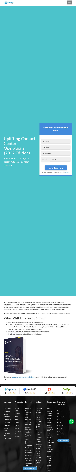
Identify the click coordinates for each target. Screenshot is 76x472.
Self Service (28, 455)
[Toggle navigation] (69, 2)
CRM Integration (28, 418)
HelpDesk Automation (28, 451)
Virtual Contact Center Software (38, 427)
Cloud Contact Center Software (38, 418)
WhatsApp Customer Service (39, 446)
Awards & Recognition (7, 415)
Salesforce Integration (28, 423)
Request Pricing (63, 440)
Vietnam (59, 435)
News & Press (6, 429)
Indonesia (60, 411)
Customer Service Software (38, 439)
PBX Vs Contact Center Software (38, 454)
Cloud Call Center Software (39, 410)
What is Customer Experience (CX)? (50, 428)
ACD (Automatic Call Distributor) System (28, 443)
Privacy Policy (66, 172)
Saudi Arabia (60, 417)
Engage (17, 422)
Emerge (17, 425)
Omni (16, 416)
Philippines (60, 432)
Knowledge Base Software (28, 465)
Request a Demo (29, 468)
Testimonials (7, 419)
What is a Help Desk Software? (49, 413)
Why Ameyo (7, 408)
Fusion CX (17, 413)
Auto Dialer (28, 432)
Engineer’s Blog (7, 434)
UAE (58, 414)
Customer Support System (38, 462)
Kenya (59, 420)
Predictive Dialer (28, 436)
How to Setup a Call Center (50, 441)
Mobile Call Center (39, 433)
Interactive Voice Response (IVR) (28, 411)
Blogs (48, 408)
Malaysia (59, 429)
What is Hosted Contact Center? (49, 459)
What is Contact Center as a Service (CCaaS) (50, 449)
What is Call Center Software (50, 420)
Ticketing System (38, 468)
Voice (16, 419)
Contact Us (7, 422)
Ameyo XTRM (17, 409)
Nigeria (59, 423)
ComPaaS (17, 436)
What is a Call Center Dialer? (50, 435)
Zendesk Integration (28, 428)
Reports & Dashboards (28, 459)
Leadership (7, 411)
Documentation (8, 438)
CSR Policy (7, 425)
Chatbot (17, 428)
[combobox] (45, 159)
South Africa (60, 426)
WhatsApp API (17, 432)
